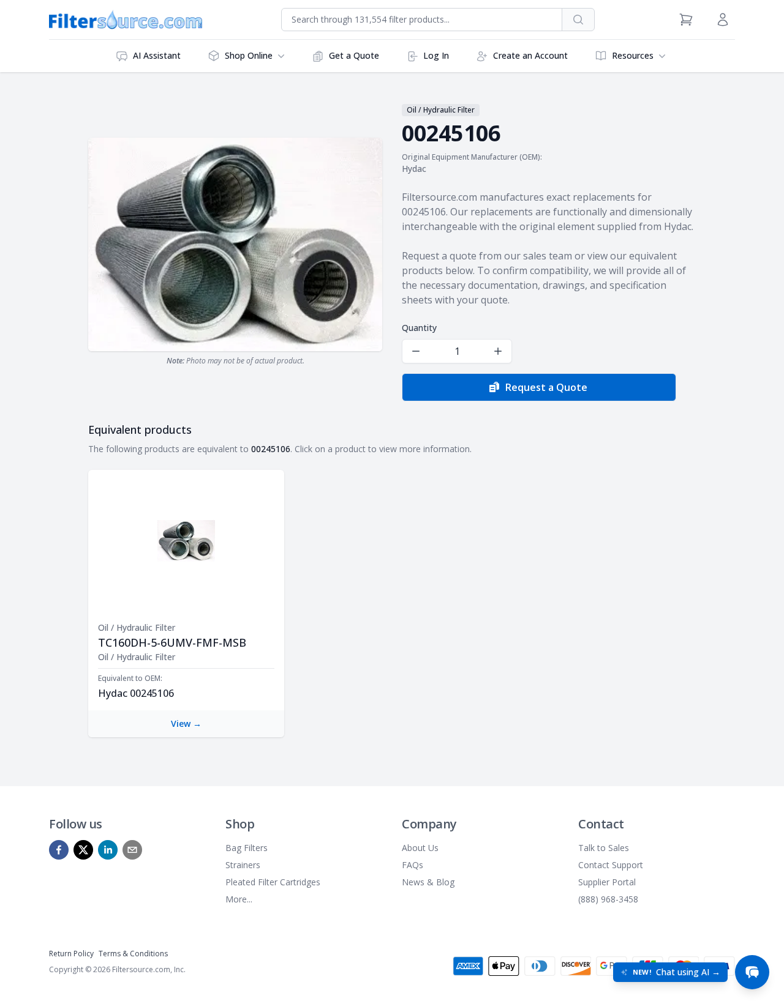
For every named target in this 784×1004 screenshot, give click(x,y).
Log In (436, 55)
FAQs (412, 865)
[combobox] (421, 19)
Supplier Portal (607, 882)
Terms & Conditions (133, 953)
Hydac (414, 168)
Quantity (419, 327)
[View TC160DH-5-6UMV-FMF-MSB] (186, 541)
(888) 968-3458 (608, 899)
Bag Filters (246, 847)
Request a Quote (546, 387)
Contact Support (610, 865)
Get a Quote (354, 55)
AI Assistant (157, 55)
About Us (420, 847)
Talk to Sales (603, 847)
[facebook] (59, 850)
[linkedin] (108, 850)
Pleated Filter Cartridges (272, 882)
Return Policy (71, 953)
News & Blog (428, 882)
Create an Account (530, 55)
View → (186, 723)
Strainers (242, 865)
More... (238, 899)
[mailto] (132, 850)
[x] (83, 850)
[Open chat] (752, 972)
